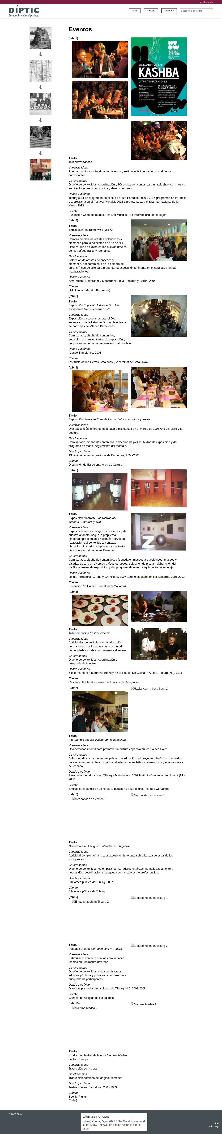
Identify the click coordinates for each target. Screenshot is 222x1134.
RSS (217, 1123)
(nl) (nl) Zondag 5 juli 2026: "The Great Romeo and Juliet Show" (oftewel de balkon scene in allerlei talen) (114, 1125)
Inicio (134, 10)
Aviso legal (214, 1126)
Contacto (169, 10)
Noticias (151, 10)
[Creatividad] (40, 137)
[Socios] (40, 104)
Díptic (20, 1114)
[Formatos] (40, 71)
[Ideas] (40, 38)
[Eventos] (40, 169)
